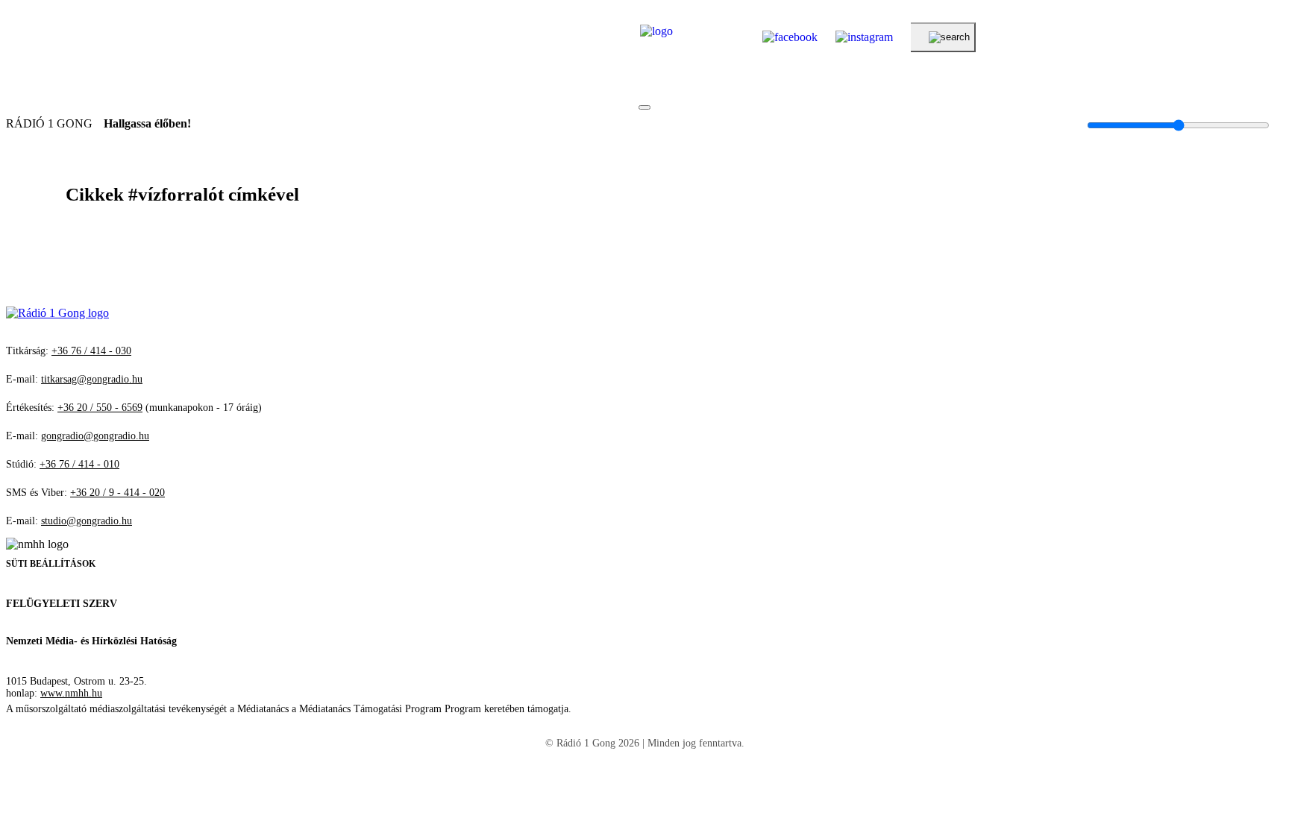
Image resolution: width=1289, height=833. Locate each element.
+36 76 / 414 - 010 (79, 464)
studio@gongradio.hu (86, 520)
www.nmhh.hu (71, 693)
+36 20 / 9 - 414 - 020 (117, 492)
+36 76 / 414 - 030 (91, 350)
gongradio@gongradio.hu (95, 435)
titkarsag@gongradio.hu (91, 379)
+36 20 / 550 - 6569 (99, 407)
